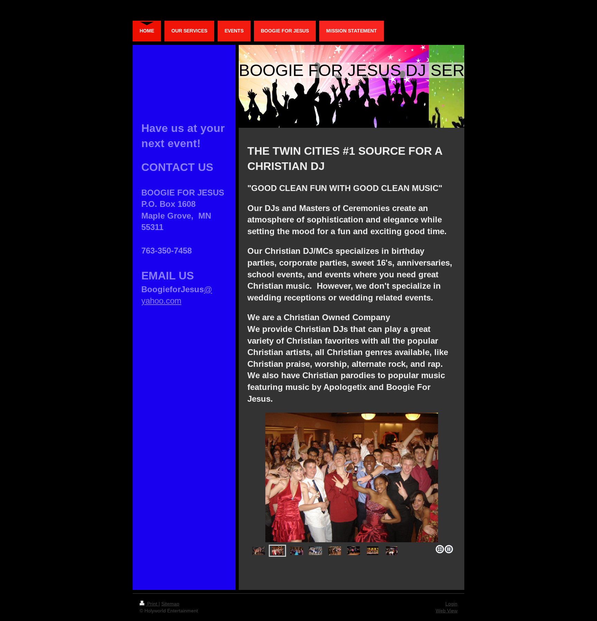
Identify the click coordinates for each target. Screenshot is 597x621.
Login (451, 603)
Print (152, 603)
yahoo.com (161, 300)
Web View (446, 610)
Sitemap (170, 603)
